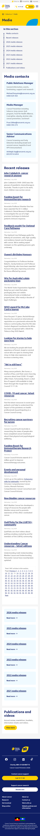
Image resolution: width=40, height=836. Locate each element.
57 (26, 583)
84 (17, 590)
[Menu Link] (37, 7)
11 (9, 573)
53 (14, 583)
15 (20, 573)
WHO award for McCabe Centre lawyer (17, 308)
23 (14, 576)
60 (6, 586)
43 (14, 581)
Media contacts (12, 33)
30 (6, 578)
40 (6, 581)
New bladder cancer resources (19, 498)
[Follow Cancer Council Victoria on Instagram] (15, 760)
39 (32, 578)
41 (9, 581)
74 (17, 588)
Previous (13, 571)
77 (26, 588)
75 (20, 588)
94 (17, 593)
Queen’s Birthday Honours (17, 254)
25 (20, 576)
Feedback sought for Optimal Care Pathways (19, 227)
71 (9, 588)
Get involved (6, 803)
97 (26, 593)
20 (6, 576)
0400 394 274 (12, 125)
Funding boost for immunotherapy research (17, 198)
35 (20, 578)
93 (14, 593)
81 (9, 590)
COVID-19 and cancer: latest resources (19, 394)
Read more (11, 618)
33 (14, 578)
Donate (31, 6)
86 (23, 590)
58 (29, 583)
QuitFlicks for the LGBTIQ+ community (18, 523)
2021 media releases (16, 690)
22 (12, 576)
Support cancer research (20, 785)
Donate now (20, 789)
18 (29, 573)
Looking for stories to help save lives (18, 339)
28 (29, 576)
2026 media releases (16, 612)
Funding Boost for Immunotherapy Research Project (17, 448)
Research (5, 800)
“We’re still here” (13, 364)
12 (12, 573)
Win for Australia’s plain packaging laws (16, 279)
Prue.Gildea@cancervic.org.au (18, 122)
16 (23, 573)
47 (26, 581)
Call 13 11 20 (20, 778)
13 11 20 (20, 6)
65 (20, 586)
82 (12, 590)
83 (14, 590)
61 (9, 586)
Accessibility (25, 1)
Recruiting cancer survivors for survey (18, 420)
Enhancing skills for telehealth (18, 480)
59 (32, 583)
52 (12, 583)
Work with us (26, 803)
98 (29, 593)
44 (17, 581)
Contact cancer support (20, 774)
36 (23, 578)
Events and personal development (14, 470)
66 (23, 586)
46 (23, 581)
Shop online (6, 806)
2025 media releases (16, 628)
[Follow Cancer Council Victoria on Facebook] (7, 760)
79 (32, 588)
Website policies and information (29, 807)
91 (9, 593)
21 (9, 576)
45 (20, 581)
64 (17, 586)
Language (35, 1)
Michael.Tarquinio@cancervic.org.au (21, 93)
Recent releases (12, 38)
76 (23, 588)
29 (32, 576)
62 (12, 586)
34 (17, 578)
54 (17, 583)
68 (29, 586)
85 (20, 590)
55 (20, 583)
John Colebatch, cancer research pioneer (16, 174)
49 (32, 581)
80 (6, 590)
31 (9, 578)
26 (23, 576)
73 (14, 588)
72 (12, 588)
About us (16, 1)
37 (26, 578)
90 (6, 593)
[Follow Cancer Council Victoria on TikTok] (32, 760)
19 (32, 573)
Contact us (26, 800)
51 (9, 583)
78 (29, 588)
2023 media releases (16, 659)
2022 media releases (16, 675)
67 (26, 586)
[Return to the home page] (6, 8)
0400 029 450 (12, 96)
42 (12, 581)
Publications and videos (15, 68)
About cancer (7, 797)
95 (20, 593)
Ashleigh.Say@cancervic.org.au (19, 151)
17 (26, 573)
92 (12, 593)
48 (29, 581)
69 (32, 586)
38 (29, 578)
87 (26, 590)
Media (16, 14)
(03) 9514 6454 (13, 154)
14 (17, 573)
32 (12, 578)
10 (6, 573)
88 (29, 590)
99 (32, 593)
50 (6, 583)
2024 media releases (16, 643)
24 (17, 576)
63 (14, 586)
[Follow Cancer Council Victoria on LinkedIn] (24, 760)
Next (6, 595)
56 (23, 583)
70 (6, 588)
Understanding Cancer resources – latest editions (18, 544)
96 (23, 593)
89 (32, 590)
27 (26, 576)
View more (10, 727)
